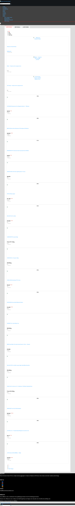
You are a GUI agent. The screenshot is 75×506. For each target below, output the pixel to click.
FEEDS (4, 16)
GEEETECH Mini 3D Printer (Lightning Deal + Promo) (16, 171)
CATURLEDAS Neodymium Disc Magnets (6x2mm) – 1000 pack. (18, 106)
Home (4, 6)
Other (4, 12)
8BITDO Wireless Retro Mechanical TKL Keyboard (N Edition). (18, 128)
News (4, 15)
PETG (8, 243)
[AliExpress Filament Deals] (37, 39)
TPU (7, 286)
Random (8, 112)
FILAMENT (5, 7)
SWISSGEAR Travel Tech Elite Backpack (14, 408)
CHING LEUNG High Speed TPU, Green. (14, 280)
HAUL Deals (6, 21)
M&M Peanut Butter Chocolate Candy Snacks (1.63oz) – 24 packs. (18, 344)
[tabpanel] (37, 250)
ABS (7, 90)
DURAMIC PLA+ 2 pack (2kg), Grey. (13, 323)
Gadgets (8, 134)
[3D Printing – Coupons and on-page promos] (37, 79)
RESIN (4, 11)
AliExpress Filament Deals (11, 46)
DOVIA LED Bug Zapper (11, 193)
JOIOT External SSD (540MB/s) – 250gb (14, 452)
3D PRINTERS (5, 9)
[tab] (9, 27)
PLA (7, 222)
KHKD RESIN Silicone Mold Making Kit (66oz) (15, 302)
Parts (4, 10)
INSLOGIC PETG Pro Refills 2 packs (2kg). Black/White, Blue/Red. (18, 365)
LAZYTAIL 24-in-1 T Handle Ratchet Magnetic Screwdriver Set (18, 430)
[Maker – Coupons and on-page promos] (37, 59)
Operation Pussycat (8, 19)
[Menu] (0, 23)
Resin (8, 392)
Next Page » (11, 468)
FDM (7, 177)
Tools (8, 436)
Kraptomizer (7, 18)
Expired (4, 13)
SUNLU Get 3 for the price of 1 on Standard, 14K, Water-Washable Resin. (19, 386)
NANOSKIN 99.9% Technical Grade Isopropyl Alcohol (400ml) (18, 150)
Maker (8, 70)
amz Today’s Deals (8, 17)
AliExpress (9, 51)
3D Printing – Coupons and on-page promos (15, 85)
